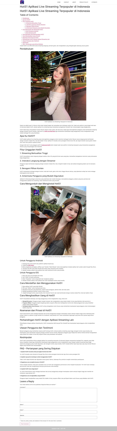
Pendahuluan (26, 18)
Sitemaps (94, 2)
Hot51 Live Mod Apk (49, 131)
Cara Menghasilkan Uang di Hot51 (31, 36)
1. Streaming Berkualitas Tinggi (33, 23)
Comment (23, 387)
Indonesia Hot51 (46, 145)
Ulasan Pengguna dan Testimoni (31, 41)
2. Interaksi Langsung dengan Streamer (35, 24)
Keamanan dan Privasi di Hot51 (30, 37)
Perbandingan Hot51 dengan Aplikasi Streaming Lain (36, 39)
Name (22, 404)
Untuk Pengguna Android (31, 31)
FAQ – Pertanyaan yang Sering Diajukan (33, 44)
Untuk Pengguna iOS (30, 32)
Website (22, 415)
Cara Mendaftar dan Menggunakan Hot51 (33, 34)
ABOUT (74, 2)
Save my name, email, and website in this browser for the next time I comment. (41, 420)
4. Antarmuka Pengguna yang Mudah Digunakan (37, 28)
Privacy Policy (84, 2)
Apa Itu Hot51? (26, 19)
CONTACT (66, 2)
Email (22, 409)
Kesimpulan (25, 42)
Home (58, 2)
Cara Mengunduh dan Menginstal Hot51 (33, 29)
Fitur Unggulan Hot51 (28, 21)
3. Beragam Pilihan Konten (32, 26)
